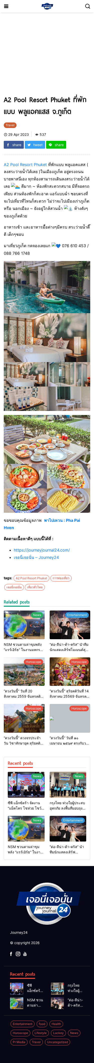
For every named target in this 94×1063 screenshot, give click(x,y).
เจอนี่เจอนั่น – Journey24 (36, 557)
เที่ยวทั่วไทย (35, 587)
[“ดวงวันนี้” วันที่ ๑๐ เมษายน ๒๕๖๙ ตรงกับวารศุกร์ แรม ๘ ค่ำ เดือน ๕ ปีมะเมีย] (70, 718)
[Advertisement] (47, 56)
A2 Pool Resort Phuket (25, 164)
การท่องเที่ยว (61, 578)
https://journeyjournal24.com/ (42, 550)
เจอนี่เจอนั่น (14, 587)
